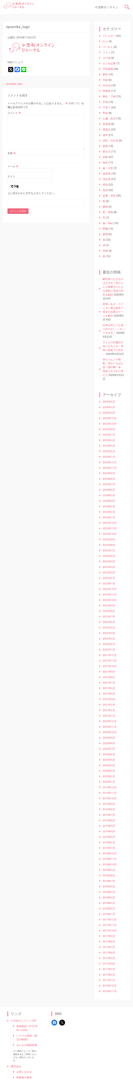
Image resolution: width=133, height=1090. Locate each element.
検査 (105, 162)
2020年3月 (109, 770)
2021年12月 (110, 655)
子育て (106, 107)
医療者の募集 (24, 1077)
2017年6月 (109, 952)
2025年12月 (110, 418)
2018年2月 (109, 908)
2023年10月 (110, 534)
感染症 (106, 129)
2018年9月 (109, 870)
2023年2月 (109, 578)
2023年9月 (109, 539)
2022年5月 (109, 627)
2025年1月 (109, 456)
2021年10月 (110, 666)
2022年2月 (109, 644)
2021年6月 (109, 688)
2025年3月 (109, 445)
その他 (106, 57)
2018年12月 (110, 853)
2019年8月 (109, 809)
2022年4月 (109, 633)
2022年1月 (109, 649)
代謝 (105, 80)
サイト (11, 176)
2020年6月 (109, 754)
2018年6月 (109, 886)
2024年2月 (109, 511)
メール (12, 166)
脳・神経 (108, 223)
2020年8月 (109, 743)
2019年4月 (109, 831)
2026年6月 (109, 401)
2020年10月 (110, 732)
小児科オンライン (106, 7)
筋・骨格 (108, 212)
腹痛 (105, 234)
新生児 (106, 151)
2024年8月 (109, 478)
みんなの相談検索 (26, 1045)
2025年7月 (109, 434)
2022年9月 (109, 605)
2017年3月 (109, 969)
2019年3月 (109, 837)
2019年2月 (109, 842)
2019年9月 (109, 803)
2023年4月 (109, 567)
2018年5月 (109, 892)
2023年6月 (109, 556)
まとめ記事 (109, 63)
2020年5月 (109, 759)
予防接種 (108, 68)
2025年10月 (110, 423)
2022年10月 (110, 600)
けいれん (108, 46)
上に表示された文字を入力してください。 (32, 193)
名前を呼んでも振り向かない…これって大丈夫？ (114, 329)
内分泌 (106, 85)
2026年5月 (109, 407)
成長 (105, 135)
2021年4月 (109, 699)
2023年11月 (110, 528)
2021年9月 (109, 671)
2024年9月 (109, 473)
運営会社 (16, 1066)
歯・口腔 (108, 168)
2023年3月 (109, 572)
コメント (14, 112)
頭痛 (105, 250)
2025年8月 (109, 429)
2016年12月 (110, 985)
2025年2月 (109, 451)
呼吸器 (106, 91)
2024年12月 (110, 462)
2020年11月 (110, 726)
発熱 (105, 184)
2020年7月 (109, 748)
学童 (105, 113)
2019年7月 (109, 814)
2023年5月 (109, 561)
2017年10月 (110, 930)
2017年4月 (109, 963)
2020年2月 (109, 776)
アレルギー (109, 35)
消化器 (106, 179)
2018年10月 (110, 864)
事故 (105, 74)
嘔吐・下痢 (109, 96)
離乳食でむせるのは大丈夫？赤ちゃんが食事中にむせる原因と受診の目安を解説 (113, 287)
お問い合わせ (24, 1071)
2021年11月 (110, 660)
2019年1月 (109, 848)
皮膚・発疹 (109, 195)
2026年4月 (109, 412)
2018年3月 (109, 903)
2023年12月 (110, 523)
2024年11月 (110, 467)
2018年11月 (110, 859)
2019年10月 (110, 798)
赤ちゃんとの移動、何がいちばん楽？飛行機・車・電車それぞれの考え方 (113, 367)
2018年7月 (109, 881)
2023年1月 (109, 583)
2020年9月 (109, 737)
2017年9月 (109, 936)
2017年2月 (109, 974)
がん (105, 41)
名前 (11, 153)
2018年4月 (109, 897)
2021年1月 (109, 715)
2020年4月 (109, 765)
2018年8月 (109, 875)
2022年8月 (109, 611)
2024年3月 (109, 506)
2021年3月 (109, 704)
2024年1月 (109, 517)
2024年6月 (109, 489)
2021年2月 (109, 710)
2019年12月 (110, 787)
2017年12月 (110, 919)
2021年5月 (109, 693)
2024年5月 (109, 495)
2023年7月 (109, 550)
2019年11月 (110, 792)
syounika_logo (12, 83)
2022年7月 (109, 616)
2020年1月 (109, 781)
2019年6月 (109, 820)
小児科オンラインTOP (23, 1020)
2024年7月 (109, 484)
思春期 (106, 124)
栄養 (105, 157)
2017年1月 (109, 980)
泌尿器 (106, 173)
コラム (106, 52)
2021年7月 (109, 682)
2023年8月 (109, 545)
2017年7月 (109, 947)
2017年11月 (110, 925)
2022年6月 (109, 622)
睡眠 (105, 206)
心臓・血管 (109, 118)
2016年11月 (110, 991)
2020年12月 (110, 721)
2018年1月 (109, 914)
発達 (105, 190)
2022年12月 (110, 589)
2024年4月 (109, 500)
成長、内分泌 (110, 140)
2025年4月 (109, 440)
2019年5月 (109, 826)
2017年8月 (109, 941)
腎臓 (105, 228)
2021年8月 (109, 677)
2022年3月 (109, 638)
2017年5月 (109, 958)
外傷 (105, 102)
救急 (105, 146)
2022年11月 (110, 594)
